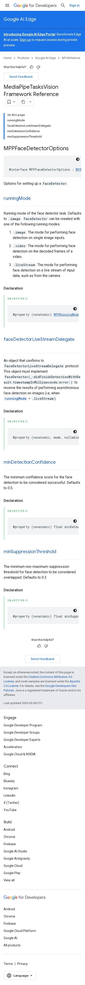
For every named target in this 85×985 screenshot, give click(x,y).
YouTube (10, 810)
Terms (8, 964)
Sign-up (25, 40)
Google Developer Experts (22, 740)
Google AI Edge (20, 19)
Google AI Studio (15, 851)
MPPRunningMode (67, 314)
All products (12, 945)
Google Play (12, 873)
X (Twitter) (11, 803)
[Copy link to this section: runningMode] (35, 198)
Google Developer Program (23, 725)
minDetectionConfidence (30, 462)
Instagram (11, 788)
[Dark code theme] (77, 159)
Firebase (10, 844)
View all (9, 880)
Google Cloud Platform (20, 931)
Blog (7, 774)
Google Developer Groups (22, 732)
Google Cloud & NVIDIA (20, 754)
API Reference (71, 58)
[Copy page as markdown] (23, 102)
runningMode (17, 198)
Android (9, 829)
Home (8, 58)
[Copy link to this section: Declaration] (27, 288)
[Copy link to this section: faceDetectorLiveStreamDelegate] (8, 346)
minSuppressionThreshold (30, 552)
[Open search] (63, 5)
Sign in (74, 5)
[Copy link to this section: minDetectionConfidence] (60, 462)
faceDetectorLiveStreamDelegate (39, 339)
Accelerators (13, 747)
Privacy (22, 964)
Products (23, 58)
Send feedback (21, 77)
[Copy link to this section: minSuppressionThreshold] (60, 552)
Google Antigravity (17, 858)
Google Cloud (13, 866)
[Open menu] (7, 5)
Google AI (10, 938)
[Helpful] (31, 67)
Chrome (9, 837)
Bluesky (9, 781)
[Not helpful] (38, 67)
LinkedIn (9, 795)
